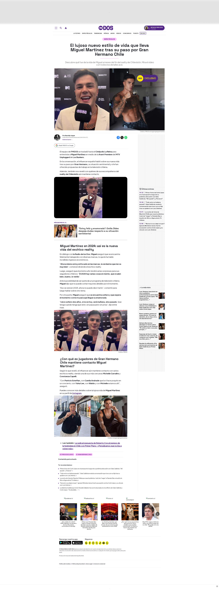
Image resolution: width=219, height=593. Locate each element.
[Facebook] (89, 543)
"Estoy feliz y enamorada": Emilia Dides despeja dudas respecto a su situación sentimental (99, 231)
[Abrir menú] (56, 28)
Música (106, 33)
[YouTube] (103, 543)
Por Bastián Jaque (68, 135)
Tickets (135, 33)
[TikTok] (100, 543)
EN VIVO (142, 33)
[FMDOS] (106, 28)
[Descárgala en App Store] (77, 542)
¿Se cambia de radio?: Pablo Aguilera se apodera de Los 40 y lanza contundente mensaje (68, 524)
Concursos (127, 33)
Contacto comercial (99, 564)
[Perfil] (66, 28)
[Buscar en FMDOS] (61, 28)
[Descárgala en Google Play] (65, 542)
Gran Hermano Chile (85, 454)
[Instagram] (93, 543)
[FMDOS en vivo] (146, 28)
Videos (118, 33)
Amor (112, 33)
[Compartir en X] (122, 137)
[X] (96, 543)
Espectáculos (87, 33)
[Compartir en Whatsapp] (125, 137)
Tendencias (98, 33)
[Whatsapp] (107, 543)
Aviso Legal (89, 564)
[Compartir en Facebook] (118, 137)
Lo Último (76, 33)
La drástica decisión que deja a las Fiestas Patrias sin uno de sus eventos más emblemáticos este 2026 (109, 524)
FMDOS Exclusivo (67, 454)
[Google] (86, 543)
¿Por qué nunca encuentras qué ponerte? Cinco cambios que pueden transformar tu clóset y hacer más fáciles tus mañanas (130, 525)
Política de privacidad (78, 564)
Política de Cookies (64, 564)
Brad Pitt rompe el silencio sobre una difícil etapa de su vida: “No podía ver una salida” (151, 524)
